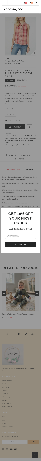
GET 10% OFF (20, 244)
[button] (5, 2)
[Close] (37, 210)
